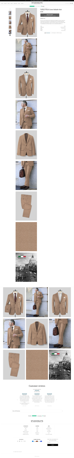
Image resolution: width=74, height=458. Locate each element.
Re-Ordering (49, 431)
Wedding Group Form (26, 434)
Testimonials (25, 427)
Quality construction (26, 431)
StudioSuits (38, 456)
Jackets (37, 428)
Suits (37, 427)
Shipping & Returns (48, 428)
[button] (70, 3)
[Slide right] (10, 35)
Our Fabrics (37, 434)
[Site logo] (37, 421)
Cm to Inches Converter (49, 434)
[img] (37, 390)
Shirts (37, 431)
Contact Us (48, 427)
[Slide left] (10, 9)
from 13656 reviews (37, 391)
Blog (25, 428)
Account (66, 3)
